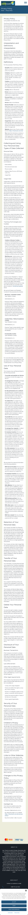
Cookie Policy (10, 912)
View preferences (14, 909)
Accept (14, 902)
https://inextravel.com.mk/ (16, 130)
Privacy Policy (17, 912)
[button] (26, 890)
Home (2, 10)
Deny (14, 905)
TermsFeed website (18, 286)
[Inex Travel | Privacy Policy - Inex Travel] (8, 3)
